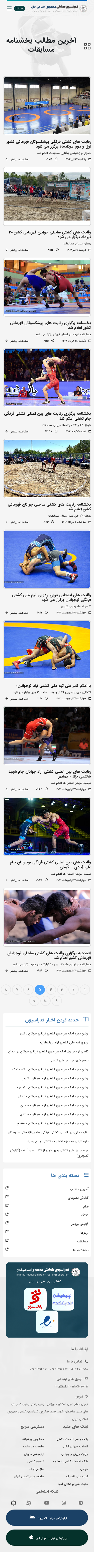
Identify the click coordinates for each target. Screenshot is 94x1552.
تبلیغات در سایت (33, 1446)
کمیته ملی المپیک (77, 1476)
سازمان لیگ (37, 1469)
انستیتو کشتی (35, 1461)
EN (18, 8)
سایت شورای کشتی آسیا (73, 1484)
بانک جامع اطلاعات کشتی (72, 1439)
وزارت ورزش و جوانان (74, 1454)
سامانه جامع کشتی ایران (29, 1476)
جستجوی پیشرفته (33, 1439)
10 (45, 1001)
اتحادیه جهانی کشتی (75, 1446)
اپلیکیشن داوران (34, 1454)
